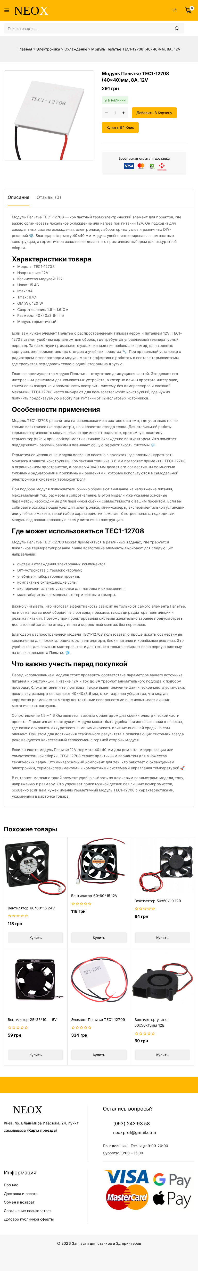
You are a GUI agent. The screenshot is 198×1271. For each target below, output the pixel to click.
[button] (35, 937)
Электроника (48, 49)
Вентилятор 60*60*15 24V (31, 908)
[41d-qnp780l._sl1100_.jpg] (49, 115)
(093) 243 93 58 (131, 1123)
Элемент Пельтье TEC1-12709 (98, 1019)
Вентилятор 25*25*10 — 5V (32, 1019)
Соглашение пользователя (28, 1210)
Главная (25, 49)
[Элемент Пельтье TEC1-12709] (99, 980)
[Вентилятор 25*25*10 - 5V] (35, 980)
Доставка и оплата (21, 1193)
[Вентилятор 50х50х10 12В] (162, 865)
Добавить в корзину (154, 112)
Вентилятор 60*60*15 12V (94, 895)
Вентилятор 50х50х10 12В (158, 901)
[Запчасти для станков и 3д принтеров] (31, 10)
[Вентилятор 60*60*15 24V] (35, 868)
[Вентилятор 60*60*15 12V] (99, 862)
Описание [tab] (18, 197)
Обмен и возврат (19, 1202)
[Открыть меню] (7, 10)
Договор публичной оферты (29, 1219)
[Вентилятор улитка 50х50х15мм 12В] (162, 980)
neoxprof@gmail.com (134, 1132)
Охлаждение (75, 49)
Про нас (11, 1185)
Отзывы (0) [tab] (49, 197)
